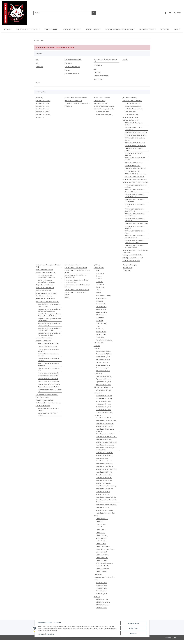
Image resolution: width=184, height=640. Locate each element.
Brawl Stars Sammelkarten (44, 270)
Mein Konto (68, 63)
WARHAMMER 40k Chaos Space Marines (135, 139)
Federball (99, 279)
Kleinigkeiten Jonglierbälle (104, 461)
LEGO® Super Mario (102, 569)
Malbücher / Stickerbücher (73, 100)
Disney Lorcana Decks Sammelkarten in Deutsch (46, 281)
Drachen (98, 276)
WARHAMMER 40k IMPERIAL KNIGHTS (134, 154)
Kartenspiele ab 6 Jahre (103, 404)
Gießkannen (100, 284)
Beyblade (97, 345)
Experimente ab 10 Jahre (104, 376)
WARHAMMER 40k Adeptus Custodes (133, 124)
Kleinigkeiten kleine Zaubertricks (106, 469)
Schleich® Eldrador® (103, 605)
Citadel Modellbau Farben (133, 103)
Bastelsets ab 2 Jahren (43, 100)
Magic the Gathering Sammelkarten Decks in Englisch (49, 324)
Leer (37, 59)
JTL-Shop (174, 637)
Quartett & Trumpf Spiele (104, 412)
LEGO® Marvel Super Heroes (105, 549)
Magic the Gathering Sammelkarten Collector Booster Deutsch (49, 310)
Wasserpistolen (101, 334)
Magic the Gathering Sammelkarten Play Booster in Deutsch (49, 329)
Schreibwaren (127, 268)
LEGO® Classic (100, 524)
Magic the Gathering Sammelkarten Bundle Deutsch (49, 305)
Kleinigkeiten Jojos (102, 458)
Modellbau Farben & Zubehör (132, 100)
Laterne (98, 290)
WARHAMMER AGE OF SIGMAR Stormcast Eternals (134, 246)
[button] (166, 13)
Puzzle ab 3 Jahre (101, 582)
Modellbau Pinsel (130, 112)
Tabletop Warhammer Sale (131, 260)
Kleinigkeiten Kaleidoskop (104, 464)
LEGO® (96, 516)
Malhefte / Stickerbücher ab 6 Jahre (78, 103)
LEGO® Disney (100, 530)
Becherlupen (100, 273)
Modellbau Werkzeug (131, 114)
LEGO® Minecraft (101, 552)
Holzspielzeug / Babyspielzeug (103, 387)
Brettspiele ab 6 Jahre (103, 365)
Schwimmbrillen (101, 306)
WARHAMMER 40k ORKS (132, 165)
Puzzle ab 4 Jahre (101, 585)
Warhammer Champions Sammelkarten (48, 403)
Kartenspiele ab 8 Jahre (103, 409)
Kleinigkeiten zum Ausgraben (105, 513)
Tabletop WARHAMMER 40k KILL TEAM (135, 179)
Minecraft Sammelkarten (44, 338)
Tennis (98, 326)
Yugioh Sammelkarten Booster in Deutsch (48, 409)
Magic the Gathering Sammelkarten (47, 301)
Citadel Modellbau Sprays (133, 106)
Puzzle (96, 580)
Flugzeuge (99, 281)
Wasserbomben (101, 332)
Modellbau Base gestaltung (133, 109)
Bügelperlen (40, 117)
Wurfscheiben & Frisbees (104, 340)
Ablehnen (133, 633)
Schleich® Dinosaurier (103, 602)
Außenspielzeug (99, 268)
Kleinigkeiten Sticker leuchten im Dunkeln (106, 501)
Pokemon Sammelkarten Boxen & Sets (48, 369)
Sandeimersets (101, 304)
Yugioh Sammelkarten (43, 406)
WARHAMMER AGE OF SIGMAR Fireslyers (134, 205)
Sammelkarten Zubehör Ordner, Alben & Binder (77, 286)
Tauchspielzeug (101, 323)
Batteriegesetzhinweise (101, 76)
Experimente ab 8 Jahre (103, 384)
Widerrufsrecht (98, 79)
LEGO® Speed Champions (104, 563)
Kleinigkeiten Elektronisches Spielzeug (105, 430)
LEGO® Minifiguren (102, 555)
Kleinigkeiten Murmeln (103, 483)
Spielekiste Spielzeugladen (73, 59)
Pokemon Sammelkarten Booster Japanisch (48, 360)
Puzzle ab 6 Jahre (101, 591)
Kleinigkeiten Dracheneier (104, 426)
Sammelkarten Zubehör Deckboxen (76, 268)
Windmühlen (100, 337)
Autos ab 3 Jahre (99, 343)
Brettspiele (97, 348)
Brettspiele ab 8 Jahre (103, 370)
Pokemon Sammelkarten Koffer (48, 378)
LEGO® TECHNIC (101, 571)
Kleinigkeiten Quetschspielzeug (106, 486)
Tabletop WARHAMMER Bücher (133, 255)
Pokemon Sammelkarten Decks (48, 376)
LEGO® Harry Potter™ (103, 546)
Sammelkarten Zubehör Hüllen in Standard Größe (75, 276)
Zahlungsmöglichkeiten (72, 66)
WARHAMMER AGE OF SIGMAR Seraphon (134, 227)
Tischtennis (99, 329)
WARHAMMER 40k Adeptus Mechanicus (133, 129)
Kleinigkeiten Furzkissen (103, 439)
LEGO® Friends (101, 544)
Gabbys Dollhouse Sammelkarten (46, 293)
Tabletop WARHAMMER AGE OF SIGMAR (135, 182)
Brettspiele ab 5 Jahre (103, 362)
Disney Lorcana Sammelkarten (45, 272)
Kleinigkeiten (98, 415)
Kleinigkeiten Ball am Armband (106, 421)
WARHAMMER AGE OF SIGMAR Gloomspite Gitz (134, 210)
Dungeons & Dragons (130, 265)
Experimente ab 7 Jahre (103, 382)
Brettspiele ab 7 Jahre (103, 368)
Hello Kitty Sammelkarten (44, 296)
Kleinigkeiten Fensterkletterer (105, 434)
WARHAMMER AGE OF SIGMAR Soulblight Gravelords (134, 241)
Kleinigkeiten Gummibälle (104, 452)
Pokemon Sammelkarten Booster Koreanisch (48, 364)
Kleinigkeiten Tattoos (102, 507)
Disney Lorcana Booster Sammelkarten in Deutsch (46, 276)
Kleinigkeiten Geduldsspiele (105, 445)
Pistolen (98, 293)
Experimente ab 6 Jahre (103, 379)
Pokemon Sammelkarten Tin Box (48, 387)
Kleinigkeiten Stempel (103, 494)
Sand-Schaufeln (101, 298)
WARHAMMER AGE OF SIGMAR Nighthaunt (134, 219)
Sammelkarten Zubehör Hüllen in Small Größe (77, 271)
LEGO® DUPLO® (101, 538)
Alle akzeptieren (133, 623)
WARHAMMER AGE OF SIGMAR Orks (136, 223)
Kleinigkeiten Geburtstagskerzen (106, 442)
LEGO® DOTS (100, 532)
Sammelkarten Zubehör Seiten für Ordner (76, 293)
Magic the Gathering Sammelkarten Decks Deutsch (49, 320)
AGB (37, 63)
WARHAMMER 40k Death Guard (135, 143)
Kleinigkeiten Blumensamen (105, 423)
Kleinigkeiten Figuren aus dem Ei (106, 437)
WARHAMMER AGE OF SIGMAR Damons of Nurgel (134, 191)
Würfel (67, 297)
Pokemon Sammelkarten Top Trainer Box (49, 391)
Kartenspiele (98, 393)
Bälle (97, 270)
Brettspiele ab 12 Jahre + (104, 354)
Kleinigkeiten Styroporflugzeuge (106, 505)
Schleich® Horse (101, 608)
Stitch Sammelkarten (42, 397)
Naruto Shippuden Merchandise (104, 106)
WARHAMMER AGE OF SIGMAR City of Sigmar (136, 186)
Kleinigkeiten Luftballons (104, 477)
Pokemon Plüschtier (102, 112)
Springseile (99, 320)
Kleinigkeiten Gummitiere (104, 455)
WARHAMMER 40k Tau (132, 171)
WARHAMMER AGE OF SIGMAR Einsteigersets (134, 200)
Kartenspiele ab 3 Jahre (103, 401)
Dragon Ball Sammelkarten (44, 285)
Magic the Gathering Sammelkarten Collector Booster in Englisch (49, 315)
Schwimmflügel (101, 309)
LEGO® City (99, 521)
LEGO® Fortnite (101, 541)
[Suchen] (94, 13)
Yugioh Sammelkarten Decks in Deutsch (48, 414)
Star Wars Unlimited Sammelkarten (47, 394)
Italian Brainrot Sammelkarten (45, 299)
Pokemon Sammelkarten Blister (48, 346)
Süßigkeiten (127, 270)
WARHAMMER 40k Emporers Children (134, 149)
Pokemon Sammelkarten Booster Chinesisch (48, 350)
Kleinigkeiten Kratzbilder (104, 475)
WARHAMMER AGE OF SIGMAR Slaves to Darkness (134, 237)
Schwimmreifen (101, 315)
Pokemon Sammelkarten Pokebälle (49, 384)
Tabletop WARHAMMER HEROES (133, 258)
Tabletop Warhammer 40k (131, 120)
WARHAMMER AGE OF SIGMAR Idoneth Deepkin (134, 215)
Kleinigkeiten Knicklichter (104, 472)
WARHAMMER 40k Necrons (133, 163)
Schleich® (97, 596)
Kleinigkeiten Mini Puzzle (104, 480)
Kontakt (125, 59)
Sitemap (67, 70)
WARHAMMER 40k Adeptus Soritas (136, 132)
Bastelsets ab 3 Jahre (42, 103)
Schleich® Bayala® (102, 599)
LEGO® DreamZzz (101, 535)
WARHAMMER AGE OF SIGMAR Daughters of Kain (134, 195)
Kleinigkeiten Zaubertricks (104, 510)
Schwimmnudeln (101, 312)
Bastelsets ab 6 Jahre (42, 112)
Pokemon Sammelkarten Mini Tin (48, 381)
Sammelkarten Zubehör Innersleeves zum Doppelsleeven (76, 281)
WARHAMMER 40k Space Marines (135, 168)
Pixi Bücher (68, 106)
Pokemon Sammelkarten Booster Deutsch (48, 355)
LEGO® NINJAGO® (102, 557)
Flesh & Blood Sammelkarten (45, 287)
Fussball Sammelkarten (43, 290)
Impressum (41, 634)
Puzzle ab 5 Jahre (101, 588)
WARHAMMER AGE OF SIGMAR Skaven (134, 232)
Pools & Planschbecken (103, 295)
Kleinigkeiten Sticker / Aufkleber (106, 497)
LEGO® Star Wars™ (102, 566)
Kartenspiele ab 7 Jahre (103, 407)
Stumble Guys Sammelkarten (45, 400)
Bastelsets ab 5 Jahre (42, 109)
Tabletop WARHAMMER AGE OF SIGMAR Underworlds (135, 251)
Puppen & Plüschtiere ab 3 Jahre (104, 577)
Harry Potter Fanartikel (101, 103)
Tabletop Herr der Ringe (130, 117)
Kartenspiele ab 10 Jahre (104, 396)
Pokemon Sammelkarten (43, 341)
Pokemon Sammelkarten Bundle (48, 373)
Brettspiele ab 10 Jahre (103, 351)
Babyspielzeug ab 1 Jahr (103, 390)
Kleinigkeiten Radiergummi (104, 489)
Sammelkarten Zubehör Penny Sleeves (77, 289)
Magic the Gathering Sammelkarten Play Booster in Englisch (49, 334)
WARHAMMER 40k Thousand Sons (136, 174)
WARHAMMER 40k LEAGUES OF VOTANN (135, 159)
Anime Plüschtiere (99, 100)
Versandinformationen (72, 74)
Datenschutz (51, 634)
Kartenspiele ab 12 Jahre (104, 398)
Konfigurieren (133, 628)
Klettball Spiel (100, 287)
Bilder (38, 83)
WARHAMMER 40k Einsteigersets (135, 145)
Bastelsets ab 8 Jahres (43, 114)
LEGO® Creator (101, 527)
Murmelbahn (98, 574)
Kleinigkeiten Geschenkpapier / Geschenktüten (106, 449)
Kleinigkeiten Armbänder (104, 418)
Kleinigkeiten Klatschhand (104, 466)
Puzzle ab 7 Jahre (101, 594)
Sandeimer (99, 301)
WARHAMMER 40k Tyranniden (134, 177)
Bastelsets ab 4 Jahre (42, 106)
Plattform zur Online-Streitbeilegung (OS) (105, 60)
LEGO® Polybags (101, 560)
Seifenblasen (100, 318)
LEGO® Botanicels (102, 518)
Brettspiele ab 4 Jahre (103, 359)
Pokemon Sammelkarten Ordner (48, 343)
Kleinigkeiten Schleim (103, 491)
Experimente (98, 373)
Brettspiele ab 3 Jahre (103, 357)
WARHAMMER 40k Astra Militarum (136, 135)
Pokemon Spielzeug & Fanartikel (104, 109)
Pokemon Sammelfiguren (104, 114)
